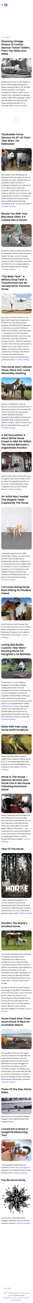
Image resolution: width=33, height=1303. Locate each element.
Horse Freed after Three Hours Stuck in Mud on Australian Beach (15, 1022)
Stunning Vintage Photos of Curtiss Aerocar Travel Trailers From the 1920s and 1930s (15, 48)
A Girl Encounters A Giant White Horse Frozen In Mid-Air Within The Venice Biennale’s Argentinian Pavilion (16, 441)
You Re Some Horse (13, 1180)
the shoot (16, 910)
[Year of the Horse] (16, 897)
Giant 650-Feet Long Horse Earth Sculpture (14, 728)
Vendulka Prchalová (11, 566)
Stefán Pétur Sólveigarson (20, 1167)
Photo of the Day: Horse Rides (16, 1091)
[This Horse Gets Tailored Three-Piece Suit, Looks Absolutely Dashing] (16, 400)
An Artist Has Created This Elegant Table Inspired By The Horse (14, 500)
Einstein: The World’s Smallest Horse (14, 924)
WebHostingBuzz (20, 1295)
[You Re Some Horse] (16, 1213)
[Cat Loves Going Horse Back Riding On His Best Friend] (16, 620)
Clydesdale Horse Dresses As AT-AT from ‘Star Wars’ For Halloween (16, 139)
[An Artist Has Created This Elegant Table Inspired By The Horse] (16, 549)
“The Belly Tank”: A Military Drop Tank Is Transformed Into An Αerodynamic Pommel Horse (15, 283)
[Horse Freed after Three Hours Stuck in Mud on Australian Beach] (16, 1048)
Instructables (14, 706)
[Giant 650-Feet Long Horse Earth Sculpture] (16, 754)
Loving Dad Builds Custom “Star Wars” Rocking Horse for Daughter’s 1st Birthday (16, 649)
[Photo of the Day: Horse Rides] (16, 1114)
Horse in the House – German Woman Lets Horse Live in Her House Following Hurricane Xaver (15, 783)
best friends (20, 627)
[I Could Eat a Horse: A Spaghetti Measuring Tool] (16, 1160)
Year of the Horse (12, 849)
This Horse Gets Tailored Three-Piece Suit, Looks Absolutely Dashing (16, 370)
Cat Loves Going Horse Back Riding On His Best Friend (16, 590)
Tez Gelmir (14, 682)
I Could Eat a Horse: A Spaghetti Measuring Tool (14, 1132)
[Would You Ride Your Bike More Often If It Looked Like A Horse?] (16, 246)
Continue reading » (20, 106)
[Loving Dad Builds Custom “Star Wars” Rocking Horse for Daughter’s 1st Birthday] (16, 678)
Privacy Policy (8, 1298)
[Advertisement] (16, 24)
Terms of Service (18, 1298)
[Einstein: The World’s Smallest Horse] (16, 950)
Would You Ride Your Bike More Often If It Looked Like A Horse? (14, 217)
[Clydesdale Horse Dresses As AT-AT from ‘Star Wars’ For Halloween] (16, 170)
